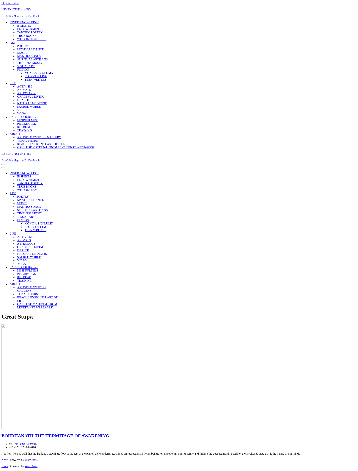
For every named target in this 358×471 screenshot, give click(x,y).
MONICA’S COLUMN (39, 72)
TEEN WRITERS (35, 79)
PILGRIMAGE (26, 123)
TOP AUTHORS (27, 140)
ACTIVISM (24, 86)
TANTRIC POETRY (30, 32)
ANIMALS (24, 89)
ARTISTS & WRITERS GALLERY (39, 137)
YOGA (21, 113)
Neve (4, 459)
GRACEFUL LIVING (30, 96)
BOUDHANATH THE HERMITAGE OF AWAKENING (55, 435)
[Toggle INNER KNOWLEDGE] (67, 173)
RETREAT (24, 127)
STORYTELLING (36, 76)
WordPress (31, 459)
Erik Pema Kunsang (24, 443)
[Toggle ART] (67, 193)
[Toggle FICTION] (67, 220)
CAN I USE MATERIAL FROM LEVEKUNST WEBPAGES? (55, 147)
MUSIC (22, 52)
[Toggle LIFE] (67, 233)
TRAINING (24, 130)
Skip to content (10, 3)
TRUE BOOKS (26, 35)
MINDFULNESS (27, 120)
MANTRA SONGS (29, 56)
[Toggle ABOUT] (67, 284)
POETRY (23, 46)
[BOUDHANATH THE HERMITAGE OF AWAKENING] (88, 428)
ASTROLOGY (26, 93)
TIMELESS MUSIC (29, 62)
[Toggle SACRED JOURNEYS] (67, 267)
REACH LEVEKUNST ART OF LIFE (41, 144)
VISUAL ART (26, 66)
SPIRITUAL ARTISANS (32, 59)
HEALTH (23, 100)
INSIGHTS (24, 25)
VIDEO (22, 110)
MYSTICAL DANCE (30, 49)
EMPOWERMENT (29, 29)
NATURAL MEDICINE (32, 103)
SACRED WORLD (29, 106)
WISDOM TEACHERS (31, 39)
